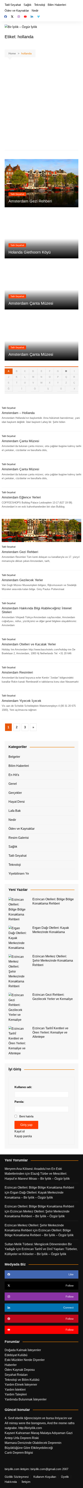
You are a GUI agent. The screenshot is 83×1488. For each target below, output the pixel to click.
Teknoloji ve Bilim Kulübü (22, 1379)
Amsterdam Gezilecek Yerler (22, 580)
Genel (12, 783)
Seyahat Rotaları (16, 1374)
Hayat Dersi (16, 801)
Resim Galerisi (18, 837)
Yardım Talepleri (16, 1394)
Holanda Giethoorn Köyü (29, 252)
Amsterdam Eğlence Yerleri (21, 497)
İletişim (26, 1481)
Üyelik (65, 1476)
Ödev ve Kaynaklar (17, 10)
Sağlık (27, 4)
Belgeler (14, 756)
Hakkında (11, 1481)
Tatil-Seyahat (13, 4)
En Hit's (13, 774)
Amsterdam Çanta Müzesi (30, 303)
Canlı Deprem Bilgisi (19, 1452)
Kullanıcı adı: (23, 1087)
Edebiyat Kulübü (16, 1355)
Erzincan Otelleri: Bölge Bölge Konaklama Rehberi (39, 1187)
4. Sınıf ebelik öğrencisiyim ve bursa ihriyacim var (38, 1418)
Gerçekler (15, 792)
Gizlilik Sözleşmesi (17, 1476)
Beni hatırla (26, 1116)
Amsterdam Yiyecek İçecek (21, 701)
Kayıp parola (23, 1136)
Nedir (35, 10)
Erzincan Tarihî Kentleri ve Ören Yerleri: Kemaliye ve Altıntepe (50, 1033)
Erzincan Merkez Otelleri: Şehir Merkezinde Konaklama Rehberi (52, 961)
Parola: (19, 1101)
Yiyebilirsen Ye (18, 873)
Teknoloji (39, 4)
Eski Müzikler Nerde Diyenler (25, 1360)
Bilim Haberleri (57, 4)
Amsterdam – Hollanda (18, 413)
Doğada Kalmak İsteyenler (23, 1350)
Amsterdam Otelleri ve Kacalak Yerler (29, 644)
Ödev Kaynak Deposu (20, 1369)
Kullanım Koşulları (44, 1476)
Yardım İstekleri (15, 1389)
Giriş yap (26, 1124)
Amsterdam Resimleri (17, 672)
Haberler (11, 1365)
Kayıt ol (19, 1131)
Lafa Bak (14, 810)
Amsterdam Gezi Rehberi (30, 201)
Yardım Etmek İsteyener (21, 1384)
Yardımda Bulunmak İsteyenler (26, 1399)
